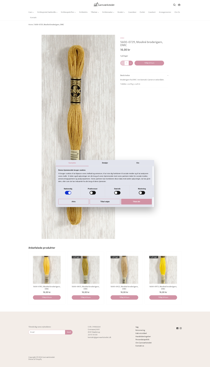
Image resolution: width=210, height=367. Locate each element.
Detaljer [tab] (105, 163)
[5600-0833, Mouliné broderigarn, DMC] (86, 270)
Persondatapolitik (142, 339)
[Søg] (174, 5)
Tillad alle (136, 201)
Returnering (140, 330)
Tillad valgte (105, 201)
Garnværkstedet (48, 357)
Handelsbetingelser (143, 336)
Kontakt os (140, 346)
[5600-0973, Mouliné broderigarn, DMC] (163, 270)
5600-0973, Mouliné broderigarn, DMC (163, 288)
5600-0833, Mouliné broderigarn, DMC (85, 288)
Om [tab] (137, 163)
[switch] (93, 193)
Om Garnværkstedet (144, 343)
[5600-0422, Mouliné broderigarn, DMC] (124, 270)
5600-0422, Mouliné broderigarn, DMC (124, 288)
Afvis (74, 201)
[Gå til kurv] (179, 5)
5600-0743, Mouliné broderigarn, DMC (46, 288)
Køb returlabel (141, 333)
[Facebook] (177, 328)
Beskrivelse (125, 75)
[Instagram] (181, 328)
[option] (78, 137)
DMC (122, 38)
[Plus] (131, 63)
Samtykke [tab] (72, 163)
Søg (137, 327)
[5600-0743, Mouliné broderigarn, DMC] (47, 270)
